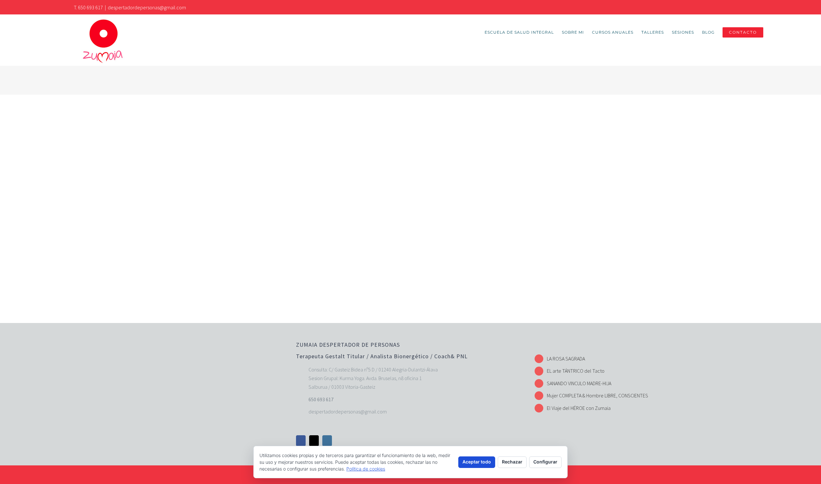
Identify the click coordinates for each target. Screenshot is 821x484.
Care (365, 112)
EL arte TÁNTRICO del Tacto (576, 371)
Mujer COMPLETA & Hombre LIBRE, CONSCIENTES (597, 395)
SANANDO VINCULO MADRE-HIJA (579, 383)
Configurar (545, 461)
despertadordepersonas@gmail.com (147, 7)
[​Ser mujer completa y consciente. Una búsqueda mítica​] (268, 119)
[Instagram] (327, 440)
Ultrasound (386, 112)
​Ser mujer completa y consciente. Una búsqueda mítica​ (444, 101)
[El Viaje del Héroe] (268, 220)
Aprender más (497, 184)
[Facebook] (301, 440)
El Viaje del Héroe (386, 202)
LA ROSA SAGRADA (566, 358)
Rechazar (512, 461)
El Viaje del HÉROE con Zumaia (579, 408)
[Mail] (314, 440)
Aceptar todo (476, 461)
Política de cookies (365, 468)
